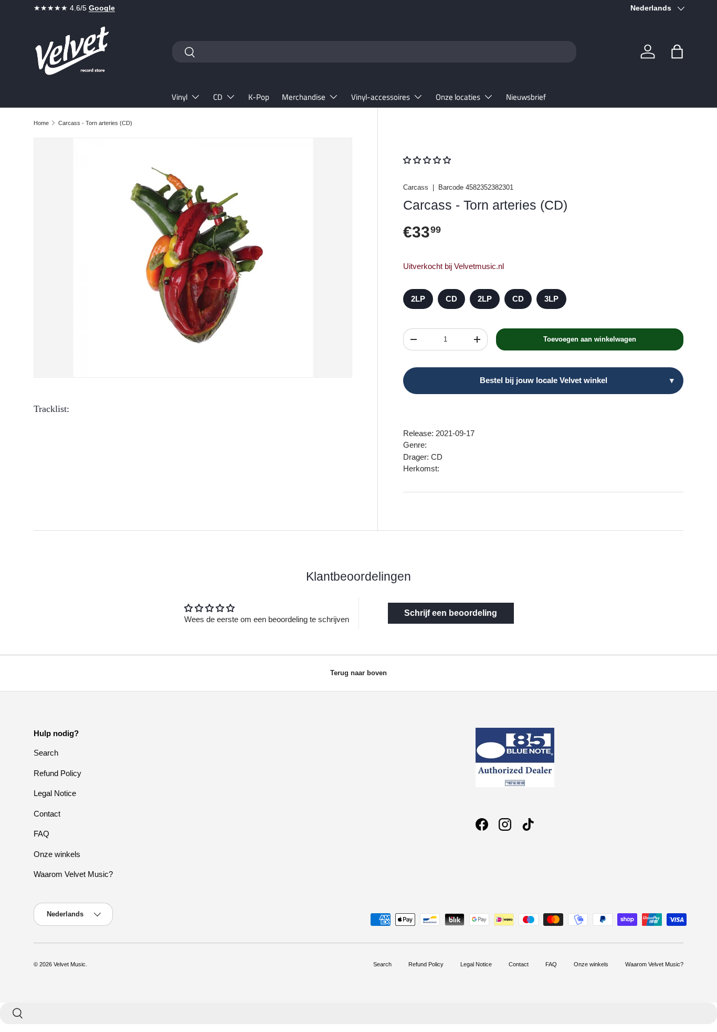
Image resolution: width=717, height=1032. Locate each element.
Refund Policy (57, 773)
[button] (677, 51)
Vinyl (179, 97)
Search (46, 752)
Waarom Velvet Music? (73, 874)
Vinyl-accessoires (380, 97)
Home (41, 123)
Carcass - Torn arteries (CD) (95, 123)
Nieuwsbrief (526, 97)
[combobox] (374, 52)
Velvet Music (70, 964)
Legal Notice (55, 793)
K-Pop (258, 97)
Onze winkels (57, 854)
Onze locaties (458, 97)
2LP (418, 298)
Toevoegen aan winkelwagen (589, 339)
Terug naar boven (358, 673)
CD (218, 97)
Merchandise (303, 97)
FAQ (41, 833)
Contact (47, 813)
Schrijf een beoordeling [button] (450, 612)
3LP (551, 298)
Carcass (415, 187)
